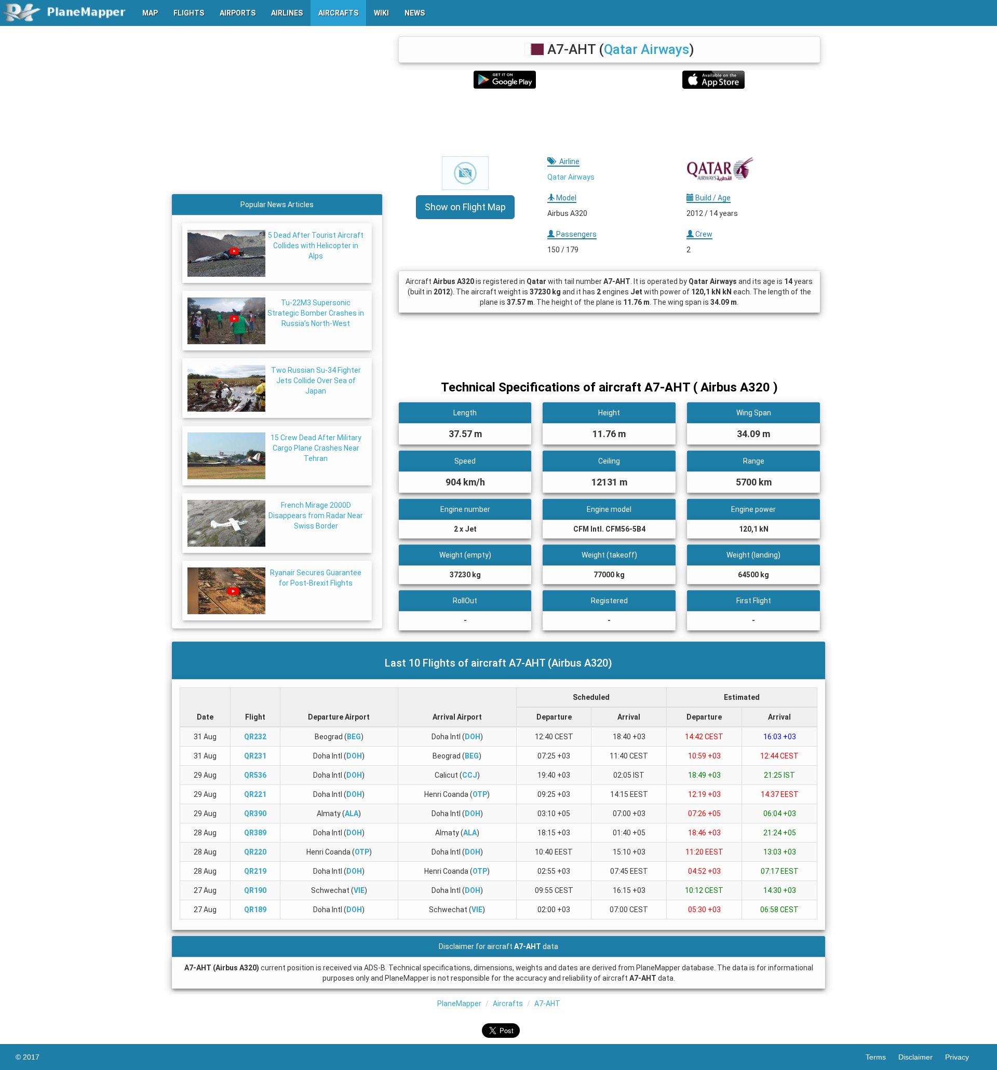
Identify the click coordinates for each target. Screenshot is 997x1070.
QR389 (255, 833)
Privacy (963, 1057)
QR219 (255, 871)
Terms (882, 1057)
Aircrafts (508, 1003)
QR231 (255, 756)
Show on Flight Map (465, 206)
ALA (351, 813)
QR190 (255, 890)
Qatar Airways (646, 49)
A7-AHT (547, 1003)
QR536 (255, 775)
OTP (480, 794)
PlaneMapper (459, 1003)
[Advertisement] (609, 122)
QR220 (255, 852)
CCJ (469, 775)
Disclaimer (921, 1057)
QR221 (255, 794)
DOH (472, 737)
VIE (359, 890)
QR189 (255, 909)
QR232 (255, 737)
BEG (354, 737)
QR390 (255, 813)
